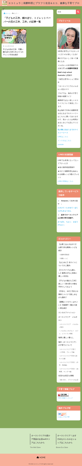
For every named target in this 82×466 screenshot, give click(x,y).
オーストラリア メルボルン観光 (68, 325)
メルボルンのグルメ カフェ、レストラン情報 (68, 332)
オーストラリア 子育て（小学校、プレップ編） (67, 350)
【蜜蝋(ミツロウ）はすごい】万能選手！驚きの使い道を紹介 (68, 305)
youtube (61, 144)
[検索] (78, 12)
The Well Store (35, 447)
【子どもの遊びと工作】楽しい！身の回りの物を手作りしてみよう (67, 284)
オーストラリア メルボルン (67, 318)
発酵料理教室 (64, 254)
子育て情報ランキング (65, 398)
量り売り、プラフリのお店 (69, 380)
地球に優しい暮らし (66, 338)
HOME (42, 457)
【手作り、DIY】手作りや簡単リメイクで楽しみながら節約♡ (68, 294)
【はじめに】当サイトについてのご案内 (67, 263)
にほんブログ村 (64, 417)
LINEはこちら (63, 137)
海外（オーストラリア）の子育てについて (67, 343)
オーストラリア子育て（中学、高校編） (68, 363)
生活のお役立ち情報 (66, 376)
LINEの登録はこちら (65, 181)
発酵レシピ (64, 258)
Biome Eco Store (62, 447)
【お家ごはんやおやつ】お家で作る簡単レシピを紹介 (67, 247)
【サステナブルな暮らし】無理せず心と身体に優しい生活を (67, 273)
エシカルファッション (66, 312)
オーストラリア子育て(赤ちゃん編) (68, 357)
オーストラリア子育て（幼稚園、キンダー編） (68, 370)
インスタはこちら (64, 141)
